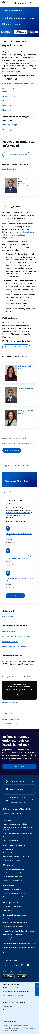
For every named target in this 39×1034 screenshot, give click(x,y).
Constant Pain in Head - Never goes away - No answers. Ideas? (19, 579)
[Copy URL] (31, 690)
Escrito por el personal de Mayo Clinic (15, 438)
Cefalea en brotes (8, 616)
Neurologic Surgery (10, 124)
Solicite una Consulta (13, 24)
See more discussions (15, 596)
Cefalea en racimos (18, 17)
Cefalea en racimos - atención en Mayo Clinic (17, 443)
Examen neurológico (9, 631)
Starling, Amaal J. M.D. (26, 411)
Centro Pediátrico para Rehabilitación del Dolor (19, 90)
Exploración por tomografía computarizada (16, 636)
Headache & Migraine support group (18, 512)
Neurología (7, 110)
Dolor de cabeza (9, 96)
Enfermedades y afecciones (14, 10)
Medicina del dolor (10, 101)
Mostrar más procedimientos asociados (15, 646)
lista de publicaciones (23, 323)
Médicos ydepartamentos (21, 32)
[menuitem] (20, 32)
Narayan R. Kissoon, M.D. (25, 180)
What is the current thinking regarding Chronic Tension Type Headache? (18, 557)
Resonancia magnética (10, 641)
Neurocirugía (7, 105)
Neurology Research (10, 130)
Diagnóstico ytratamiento (6, 32)
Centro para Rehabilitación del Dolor (17, 83)
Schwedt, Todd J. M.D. (26, 388)
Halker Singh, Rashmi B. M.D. (25, 367)
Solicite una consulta (12, 450)
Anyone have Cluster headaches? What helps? (19, 535)
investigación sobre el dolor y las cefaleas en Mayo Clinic (18, 235)
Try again (19, 695)
